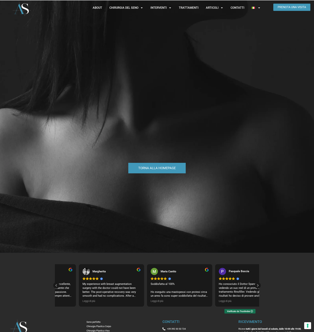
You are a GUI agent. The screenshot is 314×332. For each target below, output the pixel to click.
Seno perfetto (93, 322)
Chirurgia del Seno (123, 7)
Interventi (158, 7)
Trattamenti (189, 7)
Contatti (237, 7)
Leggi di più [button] (66, 301)
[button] (257, 285)
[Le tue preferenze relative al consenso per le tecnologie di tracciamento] (307, 325)
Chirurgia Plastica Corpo (98, 326)
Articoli (212, 7)
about (97, 7)
